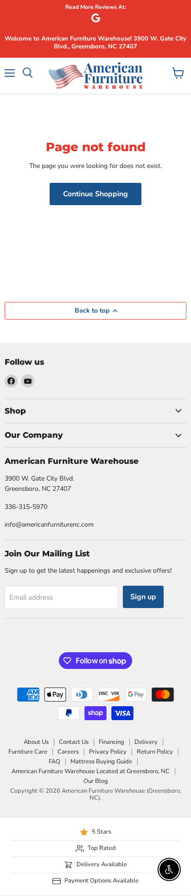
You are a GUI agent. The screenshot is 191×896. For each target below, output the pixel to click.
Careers (68, 752)
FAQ (54, 761)
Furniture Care (27, 752)
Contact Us (74, 742)
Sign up (143, 597)
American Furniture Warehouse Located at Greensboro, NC (91, 771)
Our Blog (95, 781)
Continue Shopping (95, 194)
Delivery (146, 742)
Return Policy (155, 752)
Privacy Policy (108, 752)
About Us (36, 742)
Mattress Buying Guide (101, 761)
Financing (111, 742)
